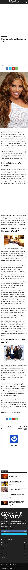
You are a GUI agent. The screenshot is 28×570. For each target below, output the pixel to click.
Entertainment (4, 36)
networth (14, 412)
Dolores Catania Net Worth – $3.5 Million (12, 153)
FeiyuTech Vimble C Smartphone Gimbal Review (22, 428)
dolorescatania (8, 412)
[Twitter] (10, 68)
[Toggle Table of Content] (23, 151)
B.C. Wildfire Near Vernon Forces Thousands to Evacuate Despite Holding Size (16, 503)
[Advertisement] (14, 19)
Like (25, 531)
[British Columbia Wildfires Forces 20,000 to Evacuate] (4, 476)
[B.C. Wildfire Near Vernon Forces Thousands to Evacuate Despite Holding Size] (4, 503)
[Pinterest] (13, 68)
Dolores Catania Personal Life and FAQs (12, 158)
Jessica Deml (4, 65)
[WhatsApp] (16, 68)
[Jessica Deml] (14, 439)
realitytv (18, 412)
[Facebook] (7, 68)
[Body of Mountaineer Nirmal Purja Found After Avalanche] (4, 496)
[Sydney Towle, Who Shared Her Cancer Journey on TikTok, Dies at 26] (4, 489)
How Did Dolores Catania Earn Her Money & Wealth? (13, 156)
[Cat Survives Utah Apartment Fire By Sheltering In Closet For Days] (4, 483)
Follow (24, 534)
